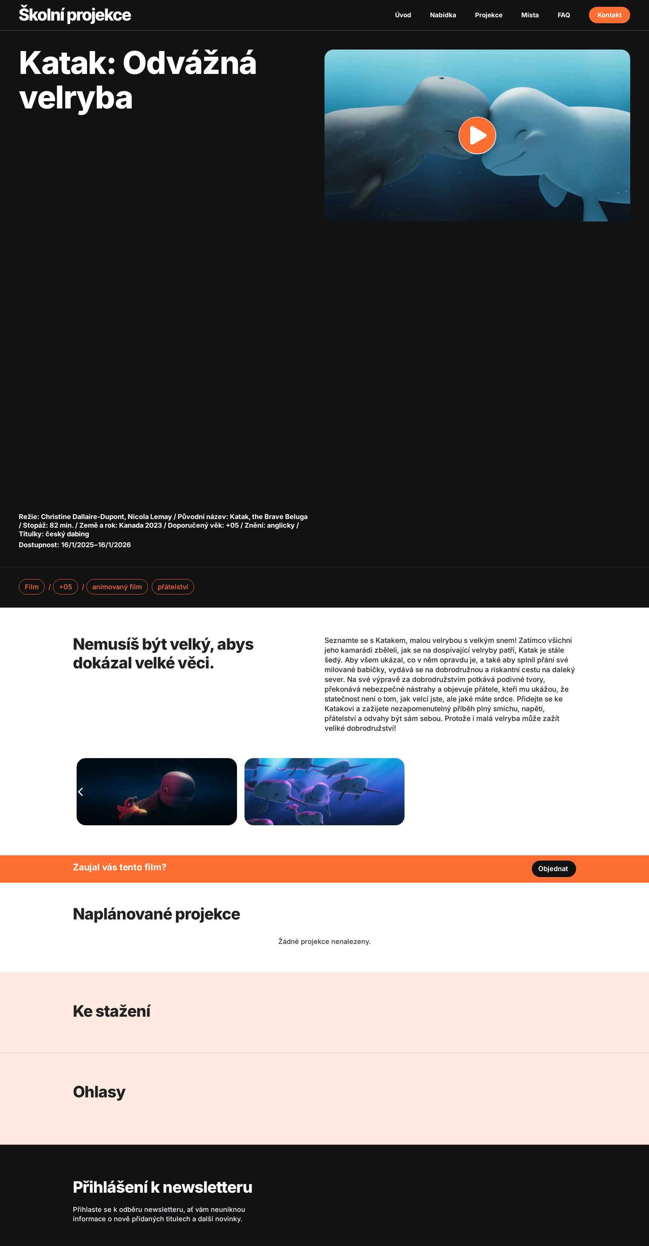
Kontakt (610, 15)
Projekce (489, 15)
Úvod (403, 15)
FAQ (564, 15)
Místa (530, 15)
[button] (477, 135)
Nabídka (443, 15)
